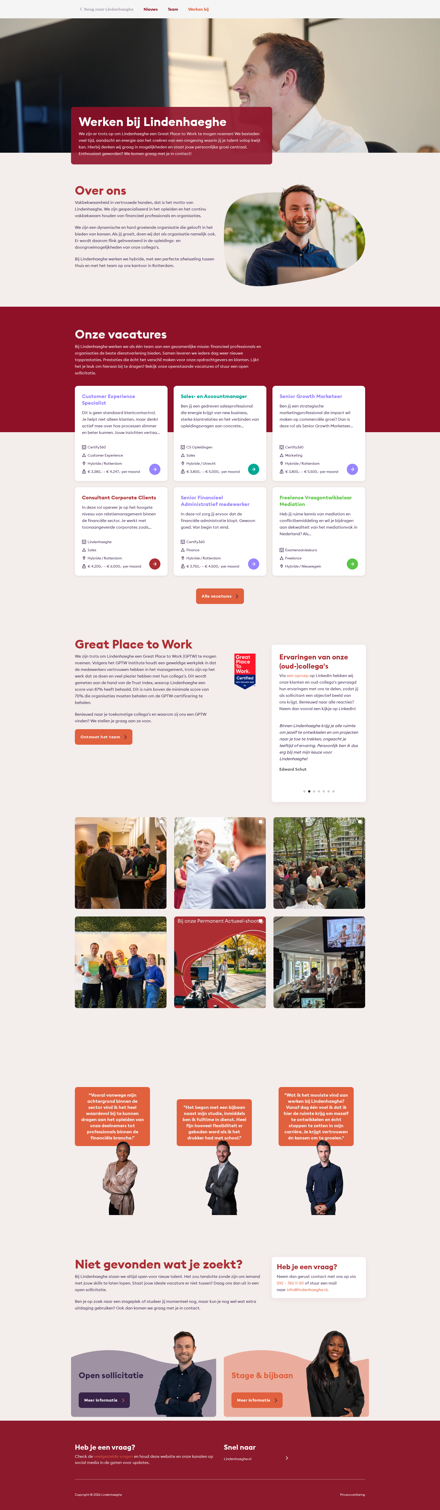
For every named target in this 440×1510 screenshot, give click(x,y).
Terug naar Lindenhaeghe (108, 9)
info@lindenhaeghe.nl (307, 1289)
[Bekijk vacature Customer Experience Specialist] (154, 469)
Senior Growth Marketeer (311, 396)
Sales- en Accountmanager (214, 396)
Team (173, 9)
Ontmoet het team (100, 736)
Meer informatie (101, 1400)
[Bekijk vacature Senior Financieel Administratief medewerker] (253, 564)
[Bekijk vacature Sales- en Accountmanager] (253, 469)
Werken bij (198, 9)
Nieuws (151, 9)
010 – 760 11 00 (290, 1283)
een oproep (298, 675)
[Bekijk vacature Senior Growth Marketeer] (352, 469)
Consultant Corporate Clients (119, 497)
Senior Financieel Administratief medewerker (215, 500)
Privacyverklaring (352, 1495)
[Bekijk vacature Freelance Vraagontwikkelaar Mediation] (352, 564)
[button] (304, 791)
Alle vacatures (216, 596)
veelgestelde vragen (113, 1456)
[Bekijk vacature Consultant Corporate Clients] (154, 564)
